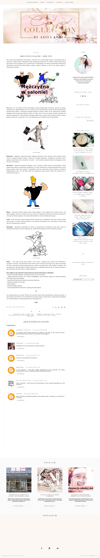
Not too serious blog (23, 380)
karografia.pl (93, 555)
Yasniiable (19, 343)
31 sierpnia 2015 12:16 (33, 367)
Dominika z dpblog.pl (23, 330)
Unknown (19, 393)
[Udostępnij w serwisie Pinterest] (65, 308)
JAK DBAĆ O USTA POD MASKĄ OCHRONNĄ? (50, 495)
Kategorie (50, 2)
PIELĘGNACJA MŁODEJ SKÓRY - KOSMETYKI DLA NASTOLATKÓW (81, 495)
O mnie (42, 2)
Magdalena (20, 355)
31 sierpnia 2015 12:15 (33, 355)
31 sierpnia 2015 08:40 (32, 343)
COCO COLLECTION (18, 555)
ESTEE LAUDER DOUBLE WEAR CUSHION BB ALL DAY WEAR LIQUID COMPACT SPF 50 (83, 150)
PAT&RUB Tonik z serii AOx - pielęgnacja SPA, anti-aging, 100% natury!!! (21, 315)
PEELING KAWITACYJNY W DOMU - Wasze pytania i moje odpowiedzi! (83, 217)
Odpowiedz (20, 336)
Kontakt (59, 2)
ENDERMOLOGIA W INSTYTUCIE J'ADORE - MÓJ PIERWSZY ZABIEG (18, 495)
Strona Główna (32, 2)
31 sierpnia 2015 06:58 (40, 330)
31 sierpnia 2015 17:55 (40, 380)
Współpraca (69, 2)
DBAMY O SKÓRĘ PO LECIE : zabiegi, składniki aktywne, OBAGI (49, 315)
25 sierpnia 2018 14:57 (31, 393)
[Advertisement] (36, 438)
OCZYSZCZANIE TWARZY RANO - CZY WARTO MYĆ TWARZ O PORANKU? (83, 194)
